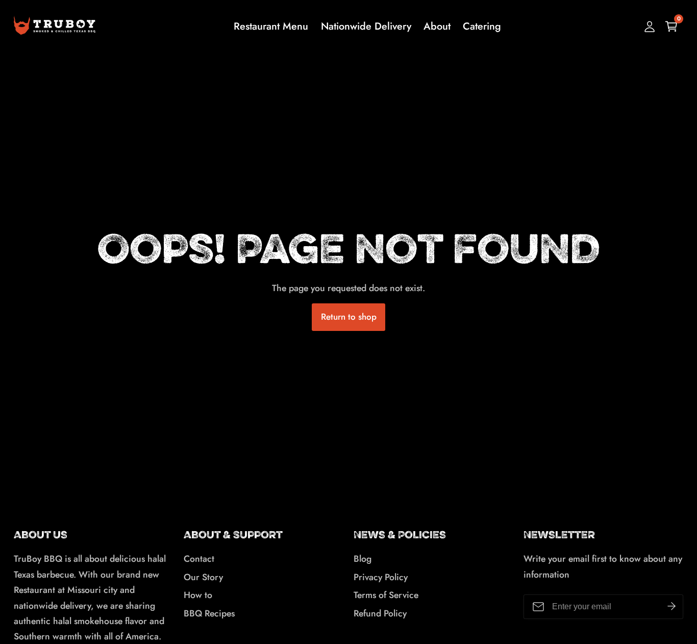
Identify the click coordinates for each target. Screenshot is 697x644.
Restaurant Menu (271, 26)
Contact (199, 558)
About (437, 26)
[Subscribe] (671, 607)
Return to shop (349, 317)
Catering (482, 26)
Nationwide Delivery (366, 26)
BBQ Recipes (209, 613)
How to (198, 595)
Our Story (203, 577)
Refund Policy (380, 613)
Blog (362, 558)
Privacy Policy (381, 577)
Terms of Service (386, 595)
